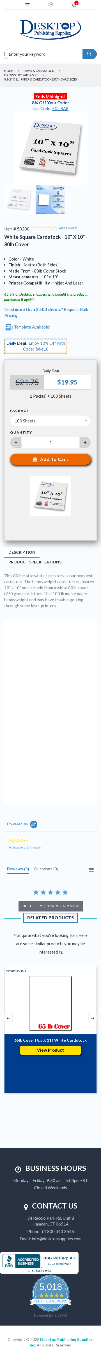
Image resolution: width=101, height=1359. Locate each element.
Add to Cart (54, 459)
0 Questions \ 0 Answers (25, 847)
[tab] (18, 870)
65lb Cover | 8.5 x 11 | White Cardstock (50, 1040)
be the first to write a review (51, 906)
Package (19, 410)
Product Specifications (34, 562)
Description (21, 552)
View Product (50, 1049)
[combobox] (25, 54)
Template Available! (31, 326)
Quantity (21, 432)
